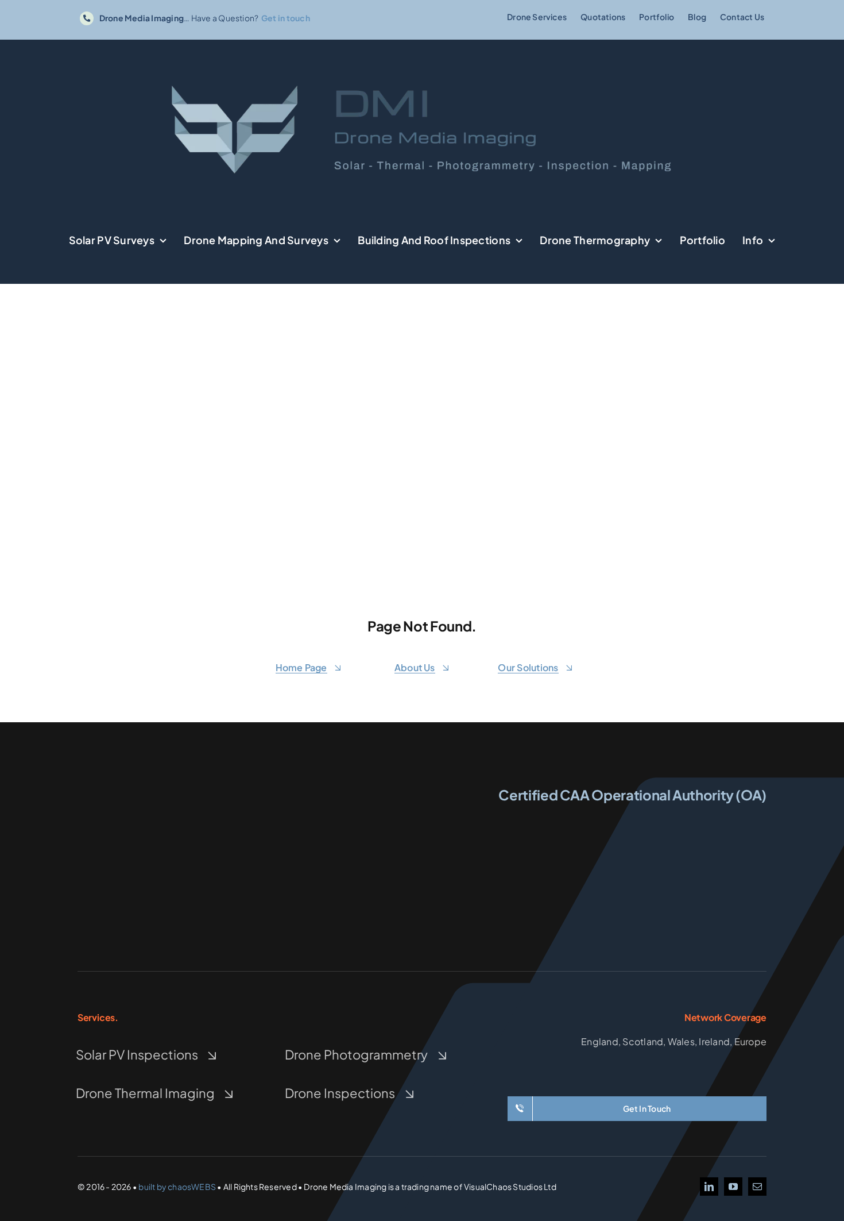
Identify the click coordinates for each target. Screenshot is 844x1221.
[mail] (757, 1186)
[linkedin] (709, 1186)
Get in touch (285, 18)
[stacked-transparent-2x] (183, 784)
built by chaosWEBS (177, 1186)
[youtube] (733, 1186)
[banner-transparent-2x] (422, 55)
